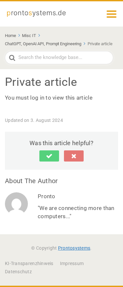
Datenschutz (18, 271)
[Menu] (111, 14)
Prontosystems (74, 248)
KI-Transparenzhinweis (29, 263)
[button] (49, 156)
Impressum (72, 263)
